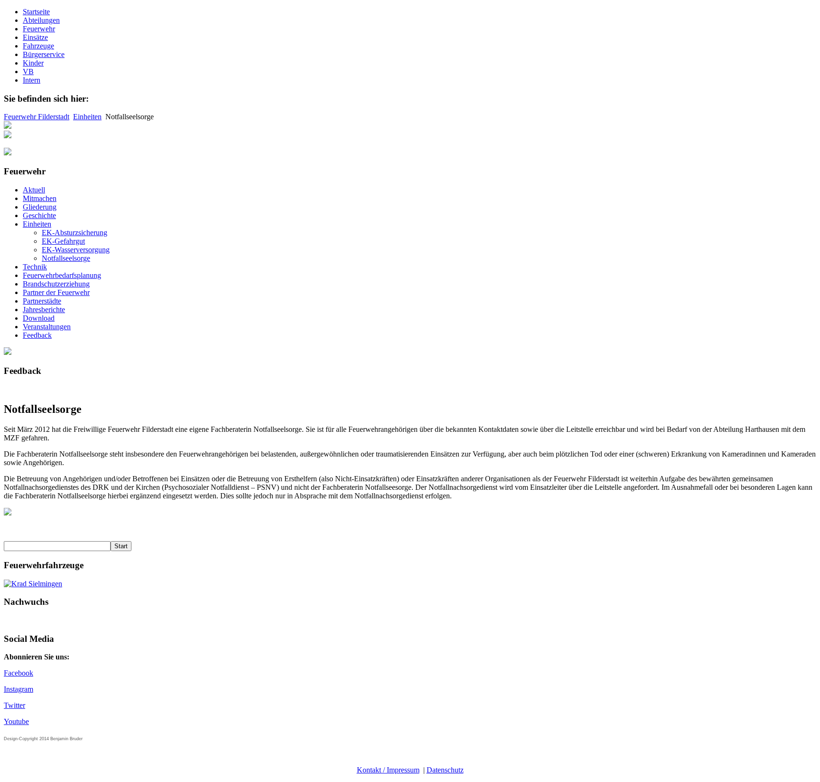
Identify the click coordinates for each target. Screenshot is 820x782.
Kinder (33, 63)
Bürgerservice (44, 54)
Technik (35, 267)
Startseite (36, 12)
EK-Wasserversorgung (76, 250)
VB (28, 71)
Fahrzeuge (38, 46)
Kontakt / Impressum (388, 770)
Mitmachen (39, 198)
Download (39, 318)
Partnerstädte (42, 301)
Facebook (18, 673)
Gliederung (39, 207)
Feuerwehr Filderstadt (36, 117)
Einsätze (35, 37)
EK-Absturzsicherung (74, 233)
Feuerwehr (39, 29)
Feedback (37, 335)
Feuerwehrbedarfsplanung (62, 275)
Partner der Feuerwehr (56, 292)
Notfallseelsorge (66, 258)
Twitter (14, 705)
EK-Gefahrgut (63, 241)
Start (121, 546)
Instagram (18, 689)
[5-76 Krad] (33, 584)
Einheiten (87, 117)
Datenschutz (445, 770)
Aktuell (34, 190)
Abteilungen (41, 20)
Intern (31, 80)
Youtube (16, 721)
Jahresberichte (44, 309)
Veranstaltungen (47, 327)
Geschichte (39, 215)
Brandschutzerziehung (56, 284)
